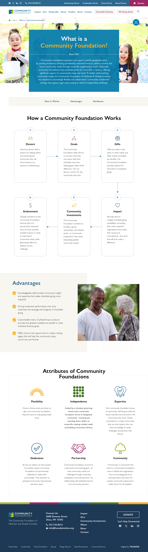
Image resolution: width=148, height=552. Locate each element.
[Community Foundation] (20, 11)
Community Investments (93, 521)
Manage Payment (65, 547)
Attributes (98, 101)
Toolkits (72, 12)
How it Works (52, 101)
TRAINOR (134, 546)
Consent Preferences (98, 547)
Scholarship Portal (71, 3)
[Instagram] (21, 3)
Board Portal (121, 3)
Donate (141, 3)
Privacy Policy (13, 547)
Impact (38, 12)
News (80, 12)
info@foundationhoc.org (61, 528)
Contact (88, 12)
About (63, 12)
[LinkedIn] (17, 3)
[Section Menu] (136, 22)
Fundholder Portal (90, 3)
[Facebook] (10, 3)
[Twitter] (13, 3)
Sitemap (53, 547)
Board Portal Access (81, 547)
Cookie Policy (25, 547)
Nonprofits (54, 12)
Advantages (76, 101)
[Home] (10, 20)
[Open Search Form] (138, 11)
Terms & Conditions (40, 547)
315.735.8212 (34, 3)
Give (45, 12)
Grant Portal (106, 3)
